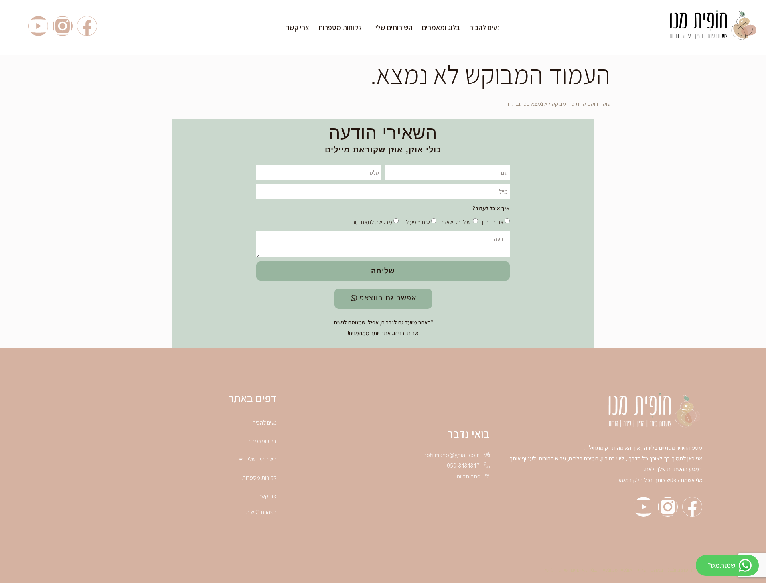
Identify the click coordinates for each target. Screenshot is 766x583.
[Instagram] (63, 26)
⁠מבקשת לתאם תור (372, 222)
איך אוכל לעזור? (491, 208)
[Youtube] (38, 26)
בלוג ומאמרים (441, 27)
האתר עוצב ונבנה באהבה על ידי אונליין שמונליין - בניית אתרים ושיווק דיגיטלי (622, 569)
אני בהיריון (492, 222)
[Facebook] (87, 26)
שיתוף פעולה (416, 222)
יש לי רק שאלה (456, 222)
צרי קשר (297, 27)
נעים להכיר (485, 27)
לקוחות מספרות (340, 27)
